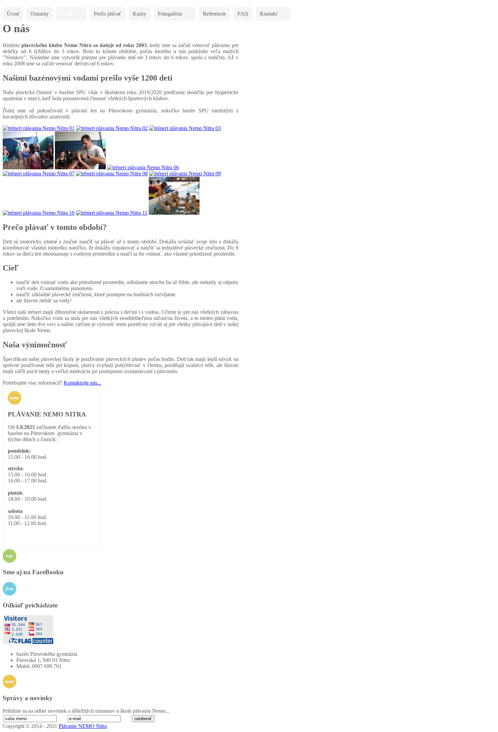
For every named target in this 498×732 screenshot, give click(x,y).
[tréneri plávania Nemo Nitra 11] (111, 213)
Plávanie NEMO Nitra (83, 726)
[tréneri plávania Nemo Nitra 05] (80, 167)
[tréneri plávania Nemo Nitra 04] (28, 167)
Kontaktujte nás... (82, 383)
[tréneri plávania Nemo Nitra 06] (143, 167)
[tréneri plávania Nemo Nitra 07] (39, 173)
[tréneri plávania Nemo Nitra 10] (39, 213)
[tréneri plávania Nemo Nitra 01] (39, 128)
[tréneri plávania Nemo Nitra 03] (185, 128)
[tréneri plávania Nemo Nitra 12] (174, 213)
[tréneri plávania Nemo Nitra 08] (112, 173)
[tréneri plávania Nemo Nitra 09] (185, 173)
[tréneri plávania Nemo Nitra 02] (112, 128)
